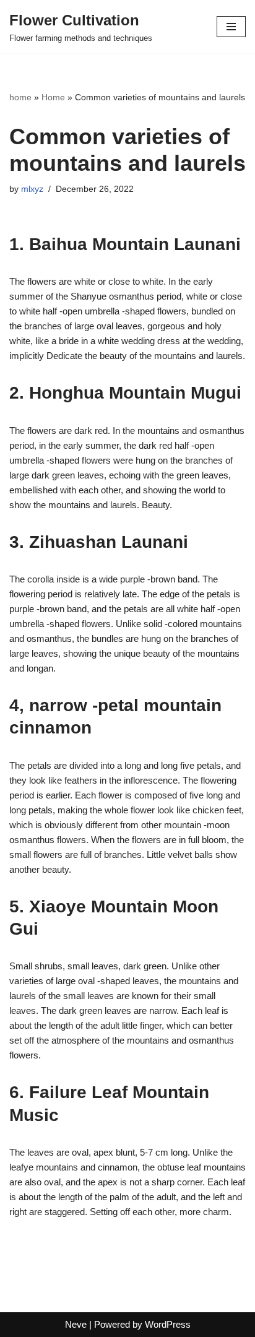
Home (53, 97)
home (20, 97)
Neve (76, 1324)
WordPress (168, 1324)
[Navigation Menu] (231, 26)
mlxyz (32, 189)
